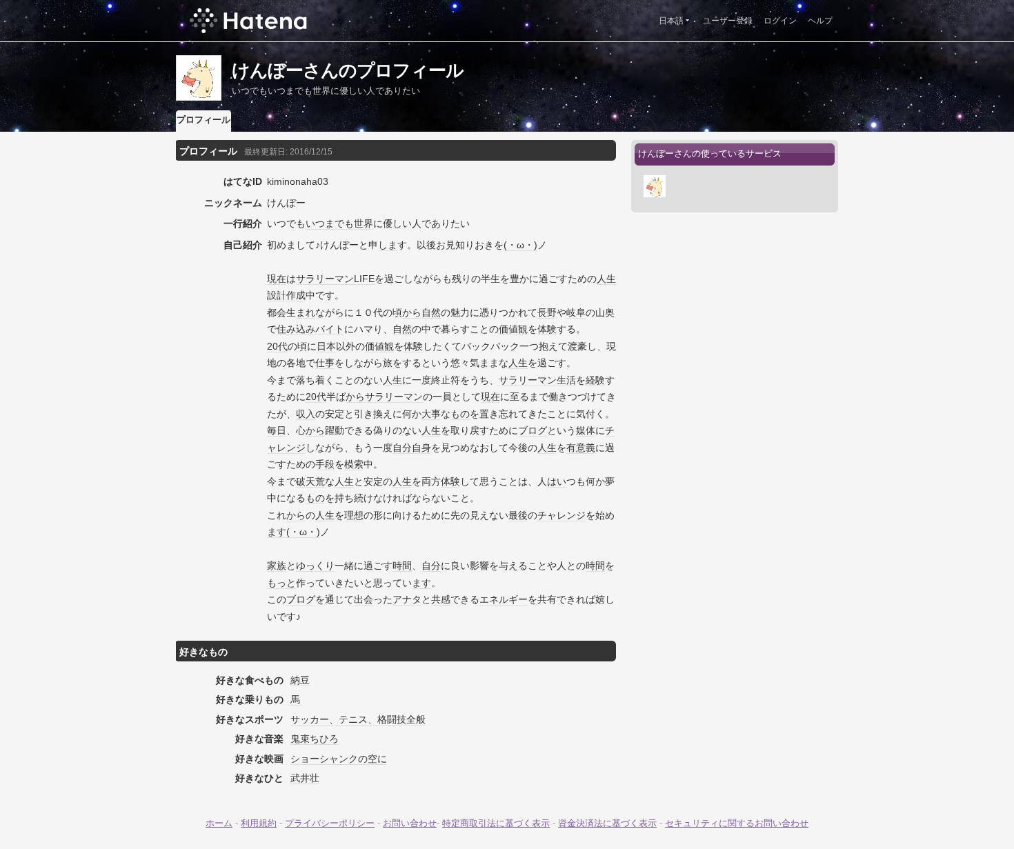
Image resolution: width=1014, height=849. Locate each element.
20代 (277, 346)
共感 (440, 599)
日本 (326, 346)
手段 (325, 464)
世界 (363, 223)
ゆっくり (315, 565)
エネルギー (503, 599)
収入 (305, 413)
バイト (329, 328)
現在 (276, 278)
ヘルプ (820, 21)
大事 (431, 413)
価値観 (513, 328)
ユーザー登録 (728, 21)
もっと (281, 582)
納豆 (300, 680)
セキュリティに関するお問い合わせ (736, 823)
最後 (518, 515)
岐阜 (576, 312)
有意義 (580, 447)
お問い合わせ (410, 823)
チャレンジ (561, 515)
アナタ (406, 599)
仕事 (325, 362)
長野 (547, 312)
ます (276, 531)
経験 (595, 380)
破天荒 (310, 481)
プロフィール (203, 119)
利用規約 (259, 823)
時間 (402, 565)
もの (460, 413)
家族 (276, 565)
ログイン (780, 21)
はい (556, 481)
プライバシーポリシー (330, 823)
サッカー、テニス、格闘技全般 (358, 719)
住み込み (296, 328)
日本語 (671, 21)
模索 (354, 464)
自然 (431, 312)
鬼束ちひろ (314, 738)
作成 (296, 295)
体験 (547, 328)
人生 (518, 362)
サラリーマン (325, 278)
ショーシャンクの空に (338, 758)
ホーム (219, 823)
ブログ (532, 430)
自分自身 (411, 447)
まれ (305, 312)
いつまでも (330, 223)
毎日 (276, 430)
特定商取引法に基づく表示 (496, 823)
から (411, 312)
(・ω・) (520, 244)
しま (387, 244)
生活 (566, 380)
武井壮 (304, 777)
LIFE (364, 278)
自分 (431, 565)
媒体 (585, 430)
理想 (354, 515)
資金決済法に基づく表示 (607, 823)
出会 (363, 599)
